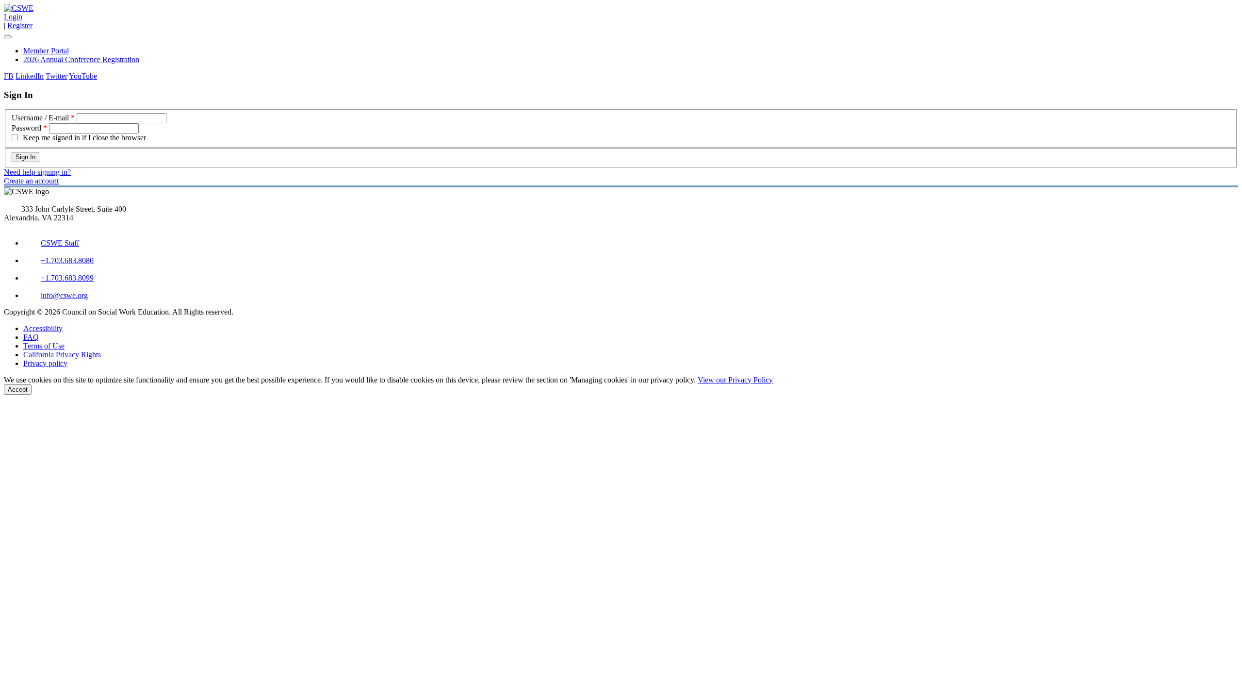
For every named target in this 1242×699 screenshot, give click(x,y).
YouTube (83, 76)
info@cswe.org (64, 295)
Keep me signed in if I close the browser (84, 137)
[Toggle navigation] (8, 36)
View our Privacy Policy (735, 380)
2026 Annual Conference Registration (81, 59)
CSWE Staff (60, 243)
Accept (18, 389)
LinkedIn (30, 76)
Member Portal (46, 51)
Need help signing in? (37, 172)
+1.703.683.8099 (67, 278)
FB (9, 76)
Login (13, 17)
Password (26, 128)
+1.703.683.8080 (67, 260)
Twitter (56, 76)
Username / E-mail (40, 118)
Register (20, 25)
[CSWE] (18, 8)
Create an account (31, 181)
